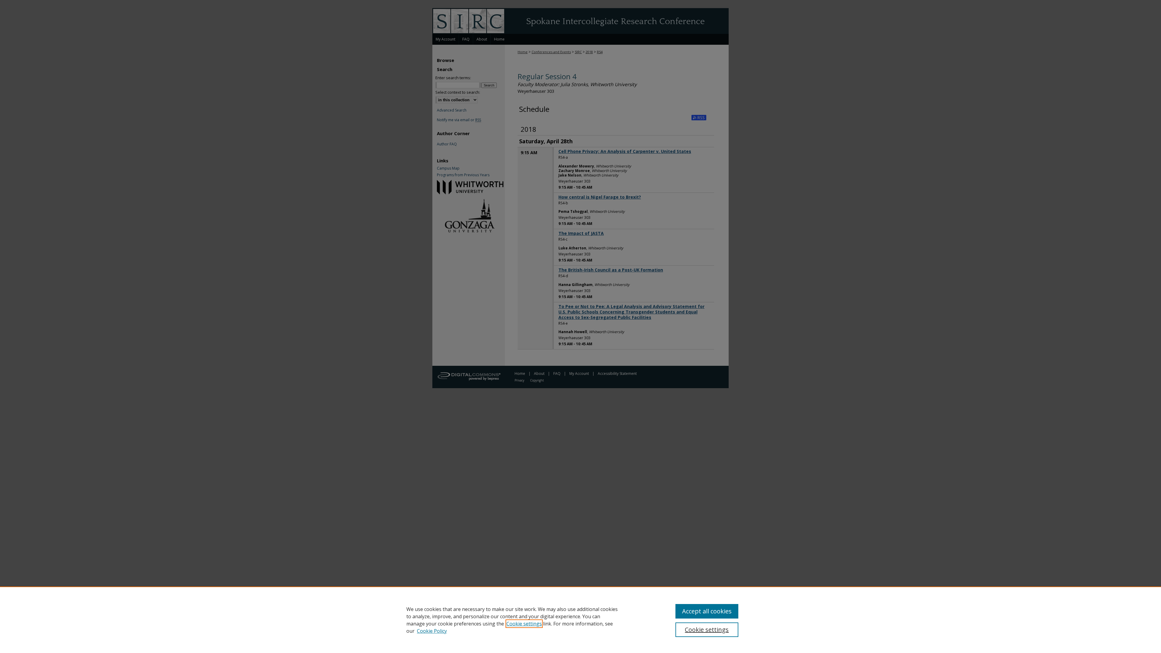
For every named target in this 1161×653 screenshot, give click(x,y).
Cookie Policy (432, 631)
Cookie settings (524, 623)
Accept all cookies (707, 611)
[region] (580, 619)
